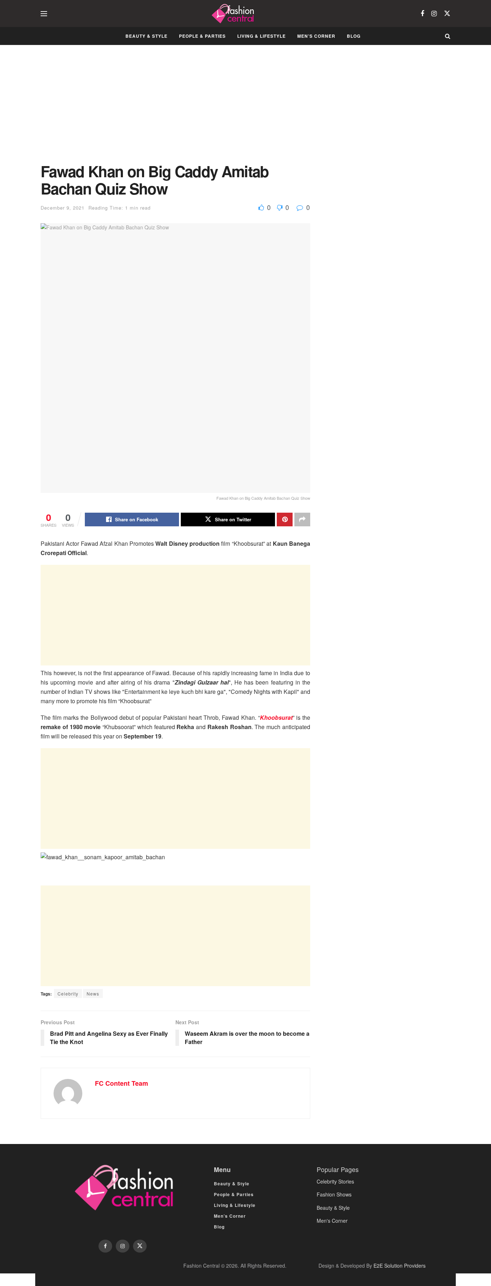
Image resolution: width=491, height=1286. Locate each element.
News (93, 993)
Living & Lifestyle (261, 36)
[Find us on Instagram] (434, 14)
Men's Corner (332, 1220)
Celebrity (68, 993)
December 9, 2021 (62, 207)
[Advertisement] (175, 109)
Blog (354, 36)
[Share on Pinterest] (285, 519)
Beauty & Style (146, 36)
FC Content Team (121, 1083)
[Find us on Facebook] (422, 14)
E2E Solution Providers (399, 1265)
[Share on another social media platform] (302, 519)
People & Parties (202, 36)
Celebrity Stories (335, 1181)
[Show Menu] (44, 13)
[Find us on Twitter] (447, 13)
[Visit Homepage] (233, 14)
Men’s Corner (316, 36)
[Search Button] (447, 36)
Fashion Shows (334, 1194)
